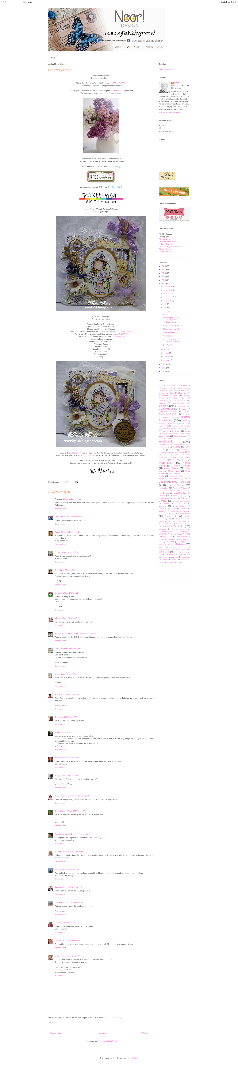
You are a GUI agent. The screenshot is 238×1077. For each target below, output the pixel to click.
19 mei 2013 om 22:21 (74, 887)
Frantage (186, 426)
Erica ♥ (58, 956)
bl (162, 542)
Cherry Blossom (164, 400)
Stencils (161, 514)
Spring (173, 511)
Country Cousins (182, 406)
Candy (164, 398)
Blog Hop (182, 393)
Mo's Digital (175, 473)
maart (166, 353)
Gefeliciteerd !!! (169, 336)
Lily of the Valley (113, 167)
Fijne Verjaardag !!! (170, 332)
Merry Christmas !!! (171, 329)
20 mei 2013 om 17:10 (72, 923)
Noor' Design (176, 485)
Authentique (185, 385)
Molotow (172, 476)
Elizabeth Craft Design (167, 423)
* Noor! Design (165, 251)
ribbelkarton (164, 557)
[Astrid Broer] (160, 129)
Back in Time (167, 388)
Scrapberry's (166, 503)
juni (165, 308)
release (187, 554)
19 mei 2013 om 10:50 (70, 552)
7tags (161, 385)
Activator (168, 385)
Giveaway (166, 431)
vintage (184, 559)
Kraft (171, 452)
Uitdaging (162, 529)
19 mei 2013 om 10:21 (70, 532)
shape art (174, 557)
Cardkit (184, 398)
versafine (174, 559)
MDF (171, 460)
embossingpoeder (164, 549)
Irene (57, 674)
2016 (164, 273)
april (166, 349)
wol (178, 562)
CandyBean (173, 398)
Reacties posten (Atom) (107, 1041)
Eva (180, 423)
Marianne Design (181, 466)
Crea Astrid (59, 903)
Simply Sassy (179, 506)
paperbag (162, 554)
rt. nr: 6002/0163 (125, 331)
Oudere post (147, 1033)
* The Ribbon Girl (166, 244)
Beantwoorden (60, 509)
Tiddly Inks (165, 526)
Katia (174, 450)
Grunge (187, 431)
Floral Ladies (176, 426)
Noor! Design (181, 481)
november (168, 290)
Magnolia (165, 462)
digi (171, 547)
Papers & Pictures (180, 488)
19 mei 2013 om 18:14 (74, 758)
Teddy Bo (179, 519)
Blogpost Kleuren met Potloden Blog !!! (172, 340)
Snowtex (183, 508)
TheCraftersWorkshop (166, 524)
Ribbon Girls (164, 498)
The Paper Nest (179, 521)
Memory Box (173, 471)
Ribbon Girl (60, 852)
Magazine (185, 460)
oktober (167, 294)
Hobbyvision (167, 441)
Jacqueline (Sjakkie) (63, 834)
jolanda (58, 618)
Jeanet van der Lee (63, 796)
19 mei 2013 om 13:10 (71, 618)
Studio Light (184, 513)
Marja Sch (59, 517)
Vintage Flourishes (166, 531)
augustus (168, 301)
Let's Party (171, 457)
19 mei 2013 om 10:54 (68, 570)
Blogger (134, 1058)
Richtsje (58, 694)
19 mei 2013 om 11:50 (71, 593)
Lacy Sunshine (177, 455)
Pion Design (164, 493)
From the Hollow (168, 428)
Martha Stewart (171, 468)
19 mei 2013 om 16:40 (71, 694)
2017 (164, 270)
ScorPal (174, 501)
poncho (180, 554)
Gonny (57, 732)
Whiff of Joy (163, 534)
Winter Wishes (168, 539)
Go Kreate (176, 431)
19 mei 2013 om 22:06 (70, 869)
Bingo (172, 393)
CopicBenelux (178, 403)
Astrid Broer (163, 126)
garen (175, 549)
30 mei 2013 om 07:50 (70, 956)
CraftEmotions (166, 409)
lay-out (176, 552)
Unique (173, 529)
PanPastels (163, 488)
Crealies (182, 409)
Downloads (175, 417)
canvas (169, 544)
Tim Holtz (178, 526)
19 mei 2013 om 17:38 (70, 732)
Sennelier (162, 506)
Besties (184, 390)
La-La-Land (166, 455)
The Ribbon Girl (114, 187)
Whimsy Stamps (176, 534)
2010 (164, 371)
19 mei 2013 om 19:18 (69, 776)
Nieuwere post (55, 1033)
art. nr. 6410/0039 (121, 334)
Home (53, 58)
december (168, 287)
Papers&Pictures (165, 490)
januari (167, 360)
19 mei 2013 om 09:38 (72, 499)
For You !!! (167, 345)
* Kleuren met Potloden (168, 241)
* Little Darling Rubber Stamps (171, 247)
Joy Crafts (175, 447)
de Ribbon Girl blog (118, 91)
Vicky (57, 776)
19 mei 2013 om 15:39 (69, 674)
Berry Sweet (173, 390)
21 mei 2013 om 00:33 (71, 941)
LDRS (187, 452)
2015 (164, 277)
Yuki (179, 539)
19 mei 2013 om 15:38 (77, 649)
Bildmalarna (162, 393)
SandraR (58, 593)
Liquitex (164, 460)
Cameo (175, 395)
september (168, 297)
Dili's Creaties (60, 811)
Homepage (102, 1033)
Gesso (187, 428)
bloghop (182, 542)
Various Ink (183, 529)
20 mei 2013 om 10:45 (74, 903)
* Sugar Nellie (164, 239)
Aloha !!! (166, 314)
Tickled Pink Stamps (183, 524)
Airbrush (175, 385)
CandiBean (185, 395)
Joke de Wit (60, 887)
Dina (57, 717)
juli (165, 304)
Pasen (178, 490)
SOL (175, 498)
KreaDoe (179, 452)
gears (182, 549)
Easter (184, 421)
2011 (164, 368)
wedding (161, 562)
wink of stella (171, 562)
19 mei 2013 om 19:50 (76, 811)
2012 (164, 364)
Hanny (57, 869)
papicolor (172, 554)
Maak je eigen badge (166, 131)
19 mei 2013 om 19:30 (80, 796)
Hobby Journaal (180, 436)
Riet (56, 570)
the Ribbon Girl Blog (117, 83)
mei (165, 311)
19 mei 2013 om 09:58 (73, 517)
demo (161, 547)
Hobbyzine (162, 444)
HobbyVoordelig (165, 438)
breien (161, 544)
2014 (164, 280)
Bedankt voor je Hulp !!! (172, 325)
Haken (163, 433)
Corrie (57, 552)
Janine (57, 532)
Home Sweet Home (175, 444)
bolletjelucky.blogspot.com (66, 633)
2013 (164, 284)
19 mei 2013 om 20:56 (81, 834)
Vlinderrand (182, 531)
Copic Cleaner (177, 400)
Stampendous (182, 511)
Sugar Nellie (171, 516)
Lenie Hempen (61, 649)
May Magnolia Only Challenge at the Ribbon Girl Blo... (171, 320)
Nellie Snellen (174, 479)
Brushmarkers (164, 395)
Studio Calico (171, 514)
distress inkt (181, 547)
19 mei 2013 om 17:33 (68, 717)
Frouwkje (59, 923)
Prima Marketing (179, 493)
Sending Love (181, 503)
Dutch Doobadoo (166, 249)
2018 (164, 266)
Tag (169, 519)
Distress (165, 417)
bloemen (170, 542)
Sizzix (173, 508)
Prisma (162, 496)
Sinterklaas (162, 508)
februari (167, 356)
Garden (179, 428)
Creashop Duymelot (167, 412)
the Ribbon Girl (119, 337)
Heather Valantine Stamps (176, 433)
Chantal (58, 941)
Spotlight (162, 511)
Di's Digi (175, 414)
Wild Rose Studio (183, 537)
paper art (185, 552)
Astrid (176, 83)
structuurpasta (185, 557)
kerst (168, 552)
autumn (187, 539)
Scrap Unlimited (185, 501)
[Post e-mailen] (76, 482)
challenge (180, 544)
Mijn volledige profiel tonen (169, 112)
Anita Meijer (60, 758)
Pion (185, 490)
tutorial (164, 559)
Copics (163, 405)
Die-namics (185, 414)
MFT (177, 460)
